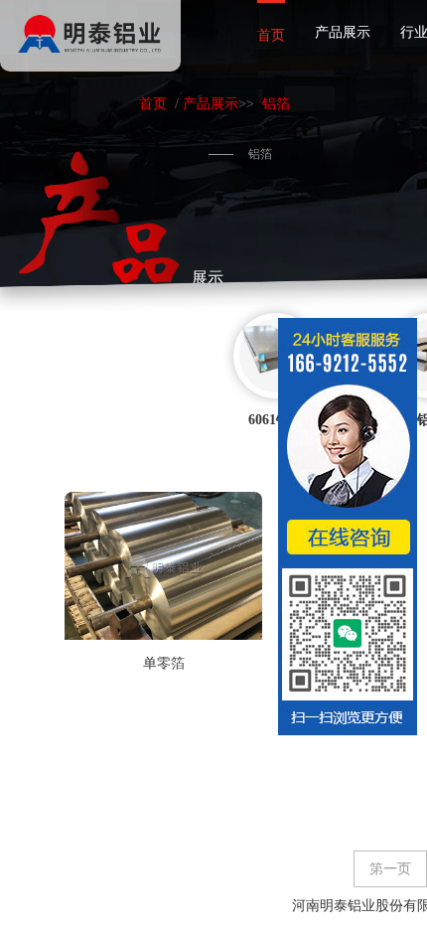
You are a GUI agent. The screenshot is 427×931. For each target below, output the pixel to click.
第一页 (390, 868)
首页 (271, 35)
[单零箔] (163, 566)
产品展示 (342, 32)
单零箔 (164, 663)
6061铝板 (276, 419)
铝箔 (276, 103)
